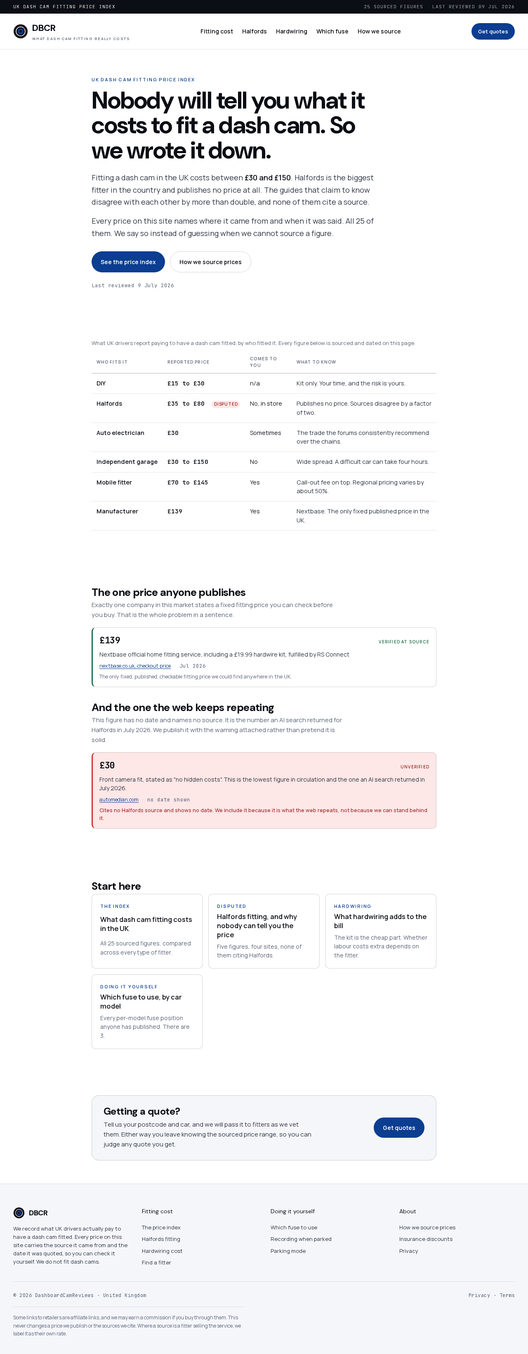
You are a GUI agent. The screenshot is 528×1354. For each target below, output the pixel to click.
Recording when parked (301, 1239)
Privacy (408, 1251)
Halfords (254, 31)
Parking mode (288, 1251)
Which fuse (332, 31)
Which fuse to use (294, 1227)
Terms (507, 1295)
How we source (379, 31)
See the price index (128, 262)
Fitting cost (216, 31)
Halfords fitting (161, 1239)
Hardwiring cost (162, 1251)
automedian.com (119, 799)
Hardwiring (291, 31)
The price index (161, 1227)
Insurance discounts (426, 1239)
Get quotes (493, 31)
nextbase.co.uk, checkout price (135, 665)
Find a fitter (156, 1262)
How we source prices (210, 262)
